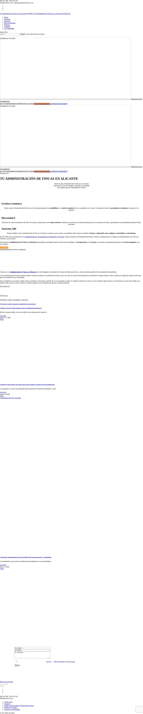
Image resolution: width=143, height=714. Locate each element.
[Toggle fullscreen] (5, 684)
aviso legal (48, 661)
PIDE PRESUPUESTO (42, 104)
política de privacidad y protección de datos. (64, 661)
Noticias (7, 25)
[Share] (3, 684)
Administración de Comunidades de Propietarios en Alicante (44, 237)
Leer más (3, 316)
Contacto (7, 27)
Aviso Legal (8, 702)
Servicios (7, 21)
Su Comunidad (9, 28)
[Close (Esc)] (1, 684)
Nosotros (7, 19)
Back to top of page (6, 682)
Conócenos (4, 248)
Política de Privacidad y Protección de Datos (18, 706)
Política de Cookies (10, 707)
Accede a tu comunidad (12, 709)
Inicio (6, 17)
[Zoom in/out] (7, 684)
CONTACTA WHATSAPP (59, 104)
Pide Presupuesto (9, 23)
